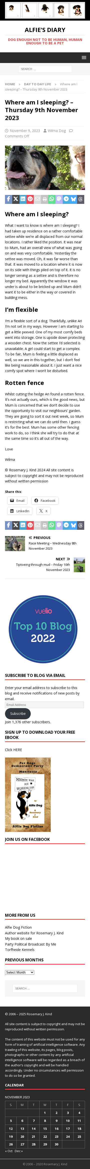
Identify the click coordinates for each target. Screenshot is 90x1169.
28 (33, 1144)
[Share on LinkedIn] (23, 199)
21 (33, 1136)
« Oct (8, 1151)
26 (10, 1144)
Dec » (19, 1151)
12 (10, 1128)
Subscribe (18, 713)
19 (10, 1136)
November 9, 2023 (25, 130)
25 (79, 1136)
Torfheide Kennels (19, 949)
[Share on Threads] (80, 199)
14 (33, 1128)
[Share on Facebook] (8, 199)
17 (68, 1128)
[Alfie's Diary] (45, 17)
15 (45, 1128)
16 (56, 1128)
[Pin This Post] (30, 199)
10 (68, 1120)
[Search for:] (45, 68)
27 (22, 1144)
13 (22, 1128)
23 (56, 1136)
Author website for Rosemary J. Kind (34, 933)
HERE (17, 749)
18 (79, 1128)
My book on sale (18, 938)
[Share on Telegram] (66, 199)
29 (45, 1144)
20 (22, 1136)
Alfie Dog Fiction (18, 927)
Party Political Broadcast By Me (30, 944)
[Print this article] (44, 199)
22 (45, 1136)
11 (79, 1120)
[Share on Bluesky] (73, 199)
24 (68, 1136)
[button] (83, 57)
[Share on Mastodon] (59, 199)
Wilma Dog (57, 130)
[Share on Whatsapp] (52, 199)
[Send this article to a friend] (37, 199)
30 (56, 1144)
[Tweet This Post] (16, 199)
